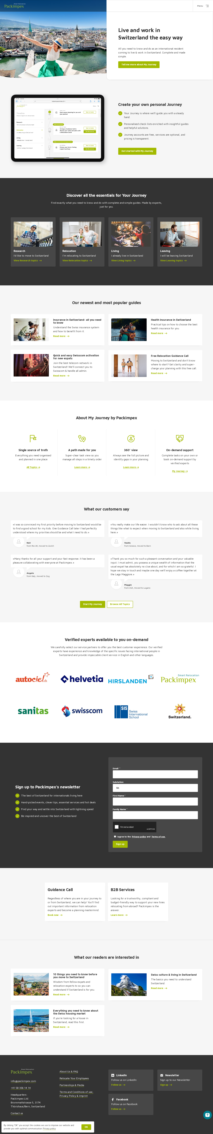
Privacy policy (139, 836)
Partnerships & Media (72, 1085)
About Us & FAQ (69, 1071)
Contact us (17, 1113)
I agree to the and (140, 836)
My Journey (178, 471)
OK (86, 1127)
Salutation (118, 782)
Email (116, 768)
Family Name (120, 809)
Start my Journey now (52, 8)
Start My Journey (92, 604)
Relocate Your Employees (74, 1078)
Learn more (81, 467)
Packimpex (15, 6)
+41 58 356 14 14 (21, 1087)
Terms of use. (158, 836)
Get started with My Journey (137, 151)
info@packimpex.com (23, 1081)
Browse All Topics (120, 604)
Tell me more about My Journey (138, 64)
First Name (119, 795)
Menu (200, 5)
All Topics (32, 467)
